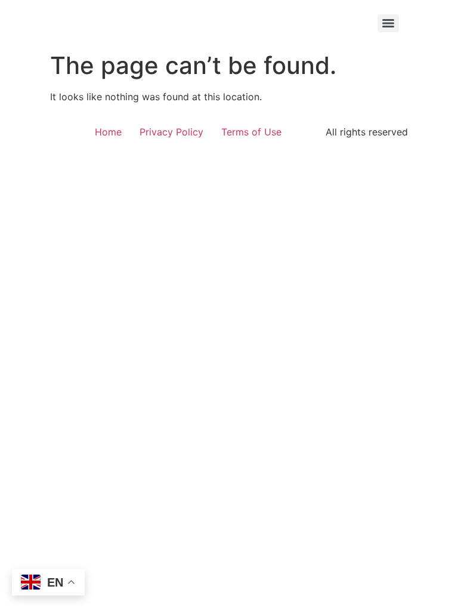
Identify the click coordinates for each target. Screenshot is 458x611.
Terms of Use (251, 132)
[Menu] (388, 23)
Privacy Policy (171, 132)
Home (108, 132)
